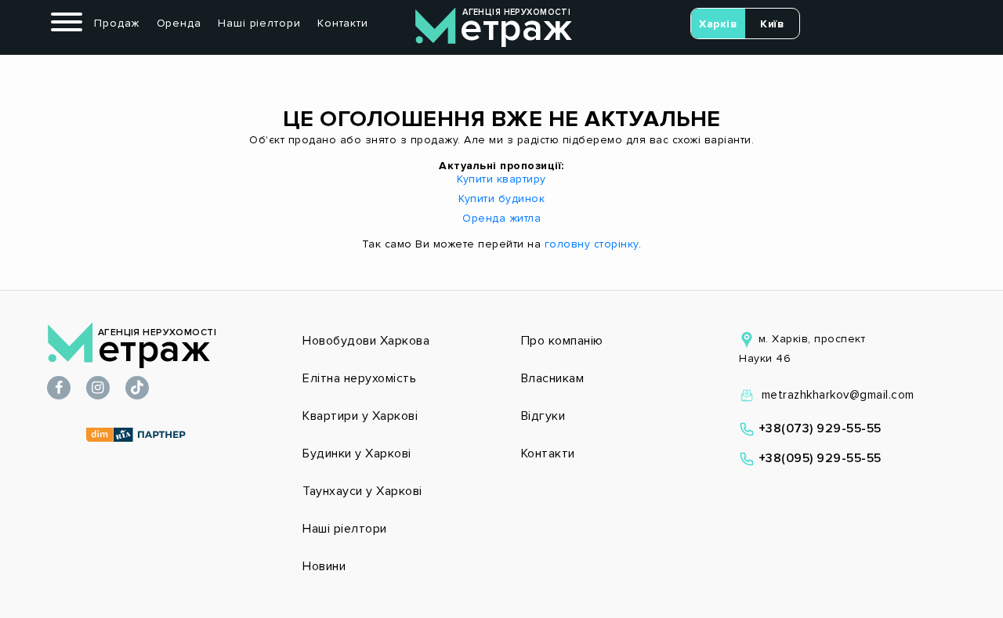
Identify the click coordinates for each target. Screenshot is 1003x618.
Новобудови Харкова (365, 341)
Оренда (179, 23)
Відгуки (543, 416)
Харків (718, 24)
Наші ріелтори (259, 23)
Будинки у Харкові (356, 453)
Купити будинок (501, 198)
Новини (324, 566)
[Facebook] (59, 389)
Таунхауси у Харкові (362, 491)
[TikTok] (137, 389)
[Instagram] (98, 389)
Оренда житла (501, 218)
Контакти (342, 23)
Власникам (553, 378)
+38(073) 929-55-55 (818, 428)
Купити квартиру (501, 179)
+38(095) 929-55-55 (818, 458)
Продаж (116, 23)
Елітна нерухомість (359, 378)
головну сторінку (592, 244)
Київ (772, 24)
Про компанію (562, 341)
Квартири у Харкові (360, 416)
